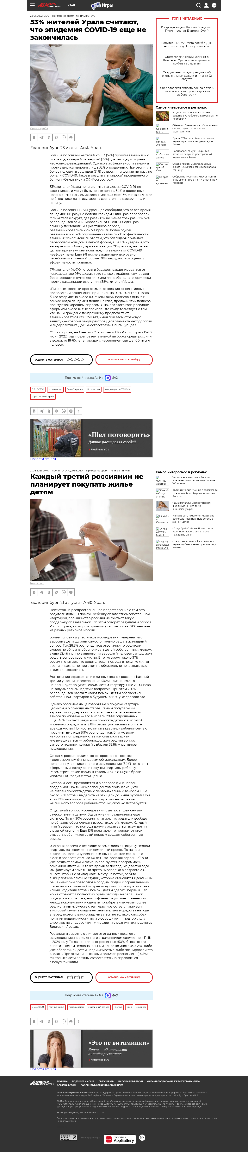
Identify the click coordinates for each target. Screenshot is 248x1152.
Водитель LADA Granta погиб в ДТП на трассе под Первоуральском (186, 44)
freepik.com (37, 583)
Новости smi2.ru (43, 459)
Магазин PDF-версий (130, 1081)
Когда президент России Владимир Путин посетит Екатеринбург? (187, 29)
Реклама (62, 1081)
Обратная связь (66, 1085)
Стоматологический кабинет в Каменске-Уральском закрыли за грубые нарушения (186, 60)
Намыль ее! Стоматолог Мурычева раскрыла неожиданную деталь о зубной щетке (193, 518)
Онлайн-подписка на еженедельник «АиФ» (173, 1081)
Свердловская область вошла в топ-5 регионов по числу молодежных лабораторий (187, 91)
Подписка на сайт (83, 1081)
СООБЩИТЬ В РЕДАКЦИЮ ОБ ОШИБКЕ (102, 1085)
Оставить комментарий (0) (124, 359)
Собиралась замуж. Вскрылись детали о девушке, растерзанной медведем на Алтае (192, 154)
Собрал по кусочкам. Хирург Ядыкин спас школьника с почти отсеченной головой (194, 179)
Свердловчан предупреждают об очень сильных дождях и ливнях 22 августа (187, 76)
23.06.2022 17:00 (39, 15)
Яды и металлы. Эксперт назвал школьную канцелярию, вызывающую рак (191, 505)
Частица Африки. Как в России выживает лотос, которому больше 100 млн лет (193, 480)
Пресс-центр (106, 1081)
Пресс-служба (39, 128)
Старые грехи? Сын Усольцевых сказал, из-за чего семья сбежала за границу (194, 166)
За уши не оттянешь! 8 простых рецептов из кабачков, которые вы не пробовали (195, 115)
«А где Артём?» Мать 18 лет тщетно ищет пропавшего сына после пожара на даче (193, 531)
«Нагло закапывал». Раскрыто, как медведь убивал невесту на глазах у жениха (194, 544)
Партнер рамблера (90, 1137)
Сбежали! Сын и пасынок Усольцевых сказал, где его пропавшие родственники (195, 128)
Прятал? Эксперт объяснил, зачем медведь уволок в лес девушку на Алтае (193, 141)
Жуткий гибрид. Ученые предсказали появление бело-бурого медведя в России (195, 493)
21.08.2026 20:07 (39, 470)
